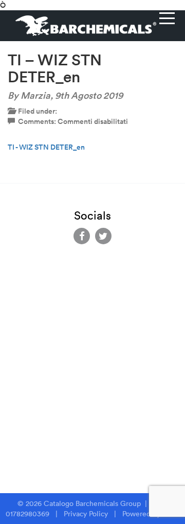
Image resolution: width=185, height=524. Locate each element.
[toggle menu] (167, 18)
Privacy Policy (86, 513)
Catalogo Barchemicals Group (93, 503)
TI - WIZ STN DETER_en (46, 147)
